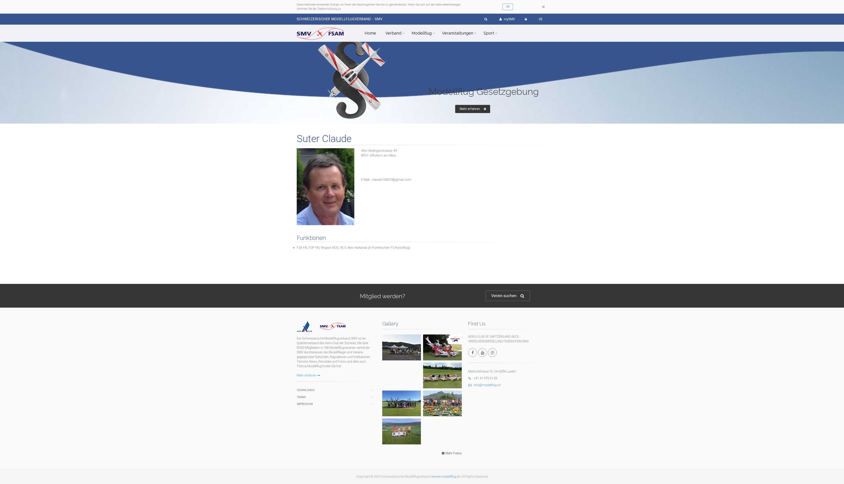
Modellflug (422, 33)
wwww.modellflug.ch (445, 476)
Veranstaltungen (457, 33)
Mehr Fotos (454, 453)
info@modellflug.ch (487, 385)
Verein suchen (504, 295)
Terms (301, 397)
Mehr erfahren (470, 109)
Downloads (306, 390)
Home (370, 33)
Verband (393, 33)
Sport (489, 33)
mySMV (509, 19)
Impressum (305, 403)
